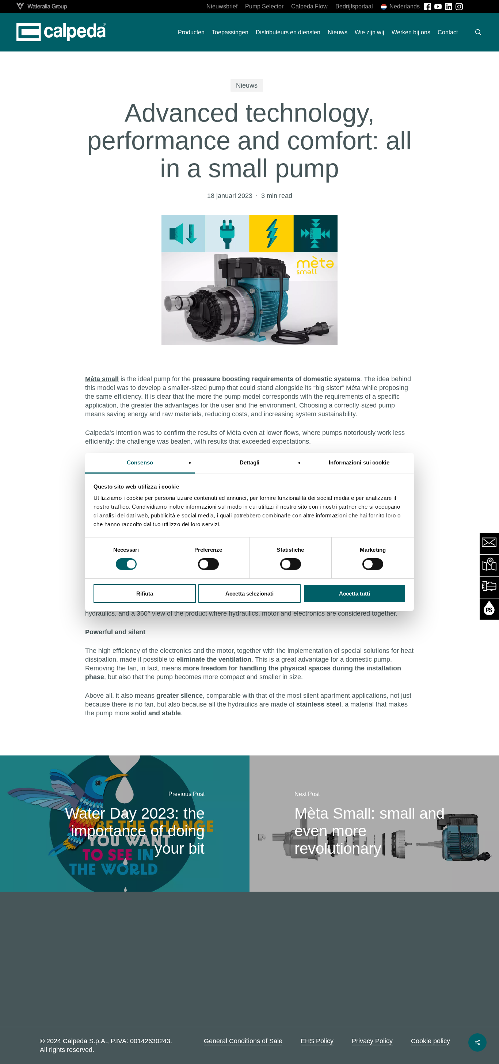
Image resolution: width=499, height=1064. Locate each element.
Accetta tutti (354, 593)
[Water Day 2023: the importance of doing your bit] (125, 823)
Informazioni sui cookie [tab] (359, 462)
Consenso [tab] (140, 462)
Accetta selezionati (249, 593)
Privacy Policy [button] (372, 1041)
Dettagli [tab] (250, 462)
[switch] (208, 564)
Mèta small (102, 379)
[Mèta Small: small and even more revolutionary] (374, 823)
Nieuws (247, 85)
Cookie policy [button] (430, 1041)
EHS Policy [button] (317, 1041)
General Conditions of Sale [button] (243, 1041)
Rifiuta (144, 593)
